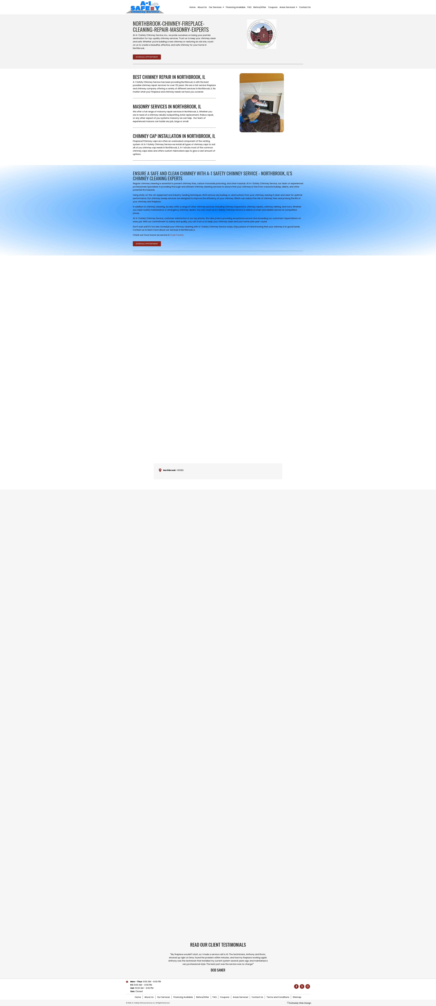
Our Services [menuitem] (163, 997)
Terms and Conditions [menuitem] (278, 997)
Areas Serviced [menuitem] (240, 997)
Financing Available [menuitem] (183, 997)
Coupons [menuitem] (224, 997)
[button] (296, 986)
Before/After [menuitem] (202, 997)
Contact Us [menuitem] (257, 997)
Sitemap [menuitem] (297, 997)
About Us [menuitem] (149, 997)
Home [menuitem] (138, 997)
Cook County (176, 235)
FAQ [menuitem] (215, 997)
